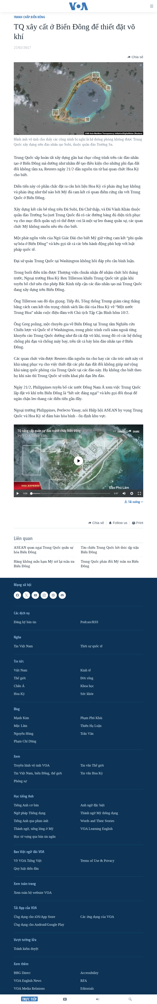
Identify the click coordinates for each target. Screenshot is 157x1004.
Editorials (87, 988)
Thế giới (20, 678)
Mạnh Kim (21, 718)
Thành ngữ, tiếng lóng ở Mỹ (33, 829)
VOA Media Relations (29, 988)
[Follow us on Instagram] (44, 595)
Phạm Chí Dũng (25, 741)
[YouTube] (65, 999)
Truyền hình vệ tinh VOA (32, 765)
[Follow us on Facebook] (17, 595)
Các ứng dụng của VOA (97, 917)
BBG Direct (22, 973)
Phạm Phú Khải (91, 718)
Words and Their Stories (97, 821)
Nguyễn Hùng (23, 733)
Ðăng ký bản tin (25, 622)
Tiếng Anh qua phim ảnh (31, 821)
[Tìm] (130, 999)
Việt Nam (20, 670)
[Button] (135, 57)
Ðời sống (86, 678)
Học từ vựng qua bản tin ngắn (35, 836)
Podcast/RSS (89, 622)
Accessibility (89, 973)
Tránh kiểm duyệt (26, 949)
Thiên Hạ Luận (90, 725)
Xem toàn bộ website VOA (33, 893)
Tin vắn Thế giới (92, 765)
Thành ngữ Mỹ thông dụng (99, 813)
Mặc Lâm (20, 725)
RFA (83, 981)
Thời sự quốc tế (91, 646)
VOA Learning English (96, 829)
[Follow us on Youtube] (35, 595)
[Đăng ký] (62, 595)
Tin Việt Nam (23, 646)
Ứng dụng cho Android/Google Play (39, 924)
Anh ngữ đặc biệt (92, 805)
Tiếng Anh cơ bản (26, 805)
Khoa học (87, 686)
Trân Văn (86, 733)
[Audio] (97, 999)
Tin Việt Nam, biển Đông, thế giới (38, 773)
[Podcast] (53, 595)
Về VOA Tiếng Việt (28, 861)
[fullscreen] (139, 493)
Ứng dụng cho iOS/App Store (34, 917)
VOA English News (27, 981)
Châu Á (19, 686)
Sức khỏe (86, 693)
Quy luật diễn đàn (26, 868)
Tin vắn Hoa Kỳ (91, 773)
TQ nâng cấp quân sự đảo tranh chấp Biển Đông (49, 430)
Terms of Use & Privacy (97, 861)
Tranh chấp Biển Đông (29, 17)
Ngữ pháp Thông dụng (29, 813)
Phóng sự (20, 781)
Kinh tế (85, 670)
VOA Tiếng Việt (34, 435)
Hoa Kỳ (19, 693)
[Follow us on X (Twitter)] (26, 595)
